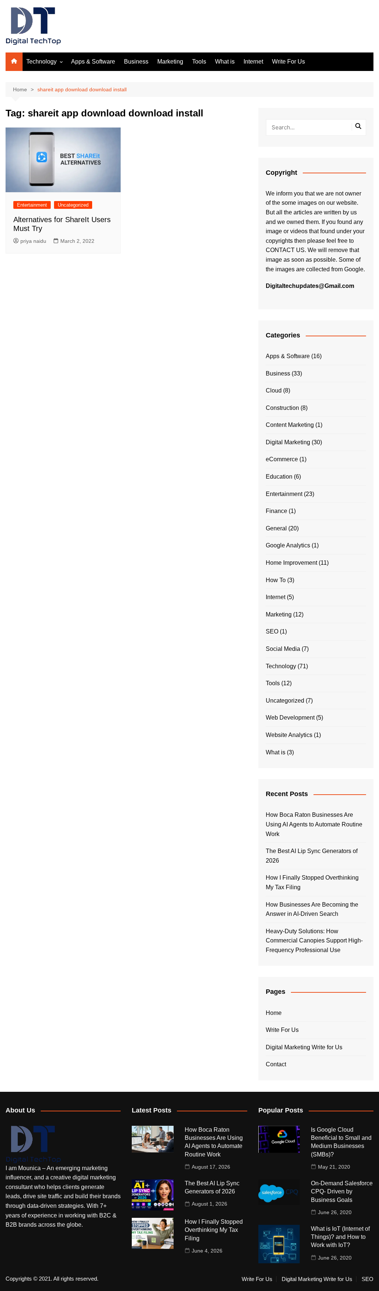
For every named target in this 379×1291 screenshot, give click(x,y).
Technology (41, 61)
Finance (276, 511)
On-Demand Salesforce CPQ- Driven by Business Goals (342, 1191)
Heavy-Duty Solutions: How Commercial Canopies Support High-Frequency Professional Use (314, 940)
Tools (199, 61)
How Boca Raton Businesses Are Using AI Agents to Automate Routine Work (314, 824)
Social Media (283, 649)
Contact (276, 1064)
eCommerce (282, 459)
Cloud (274, 390)
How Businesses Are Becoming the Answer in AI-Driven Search (312, 909)
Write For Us (288, 61)
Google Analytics (288, 545)
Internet (253, 61)
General (276, 528)
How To (276, 580)
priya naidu (33, 241)
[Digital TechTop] (33, 1144)
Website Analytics (289, 735)
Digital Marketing (288, 442)
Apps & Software (93, 61)
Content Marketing (290, 425)
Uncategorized (73, 205)
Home (274, 1013)
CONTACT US (285, 250)
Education (279, 476)
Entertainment (32, 205)
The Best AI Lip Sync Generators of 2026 (312, 856)
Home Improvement (291, 563)
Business (136, 61)
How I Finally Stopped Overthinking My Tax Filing (312, 882)
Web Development (290, 717)
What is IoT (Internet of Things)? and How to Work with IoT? (340, 1237)
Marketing (170, 61)
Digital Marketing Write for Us (304, 1047)
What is (225, 61)
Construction (282, 408)
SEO (272, 631)
